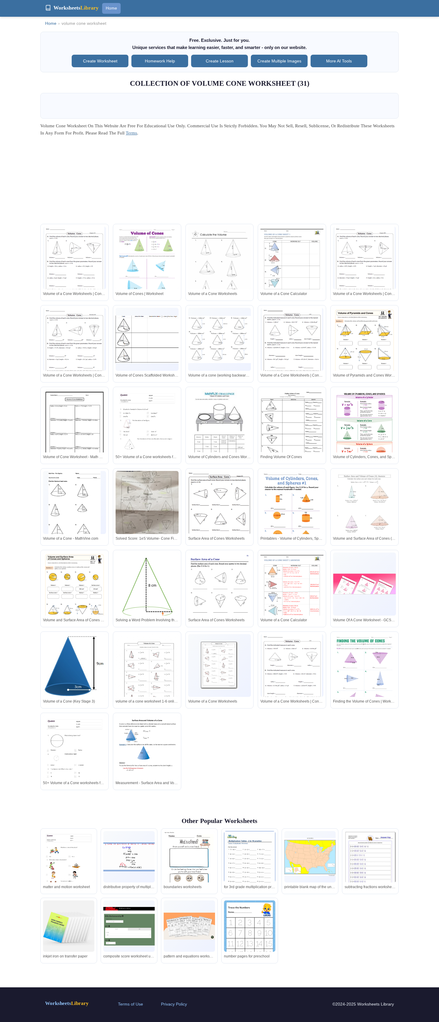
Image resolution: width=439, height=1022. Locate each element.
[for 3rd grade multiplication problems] (249, 864)
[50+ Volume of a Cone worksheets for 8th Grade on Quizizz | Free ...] (147, 433)
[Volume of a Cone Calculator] (291, 267)
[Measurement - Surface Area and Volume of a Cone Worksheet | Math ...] (147, 756)
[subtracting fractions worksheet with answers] (370, 863)
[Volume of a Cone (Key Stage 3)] (74, 673)
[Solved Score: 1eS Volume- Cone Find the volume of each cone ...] (147, 513)
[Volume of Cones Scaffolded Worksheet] (147, 339)
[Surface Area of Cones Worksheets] (219, 516)
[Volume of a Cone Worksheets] (219, 267)
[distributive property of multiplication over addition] (129, 856)
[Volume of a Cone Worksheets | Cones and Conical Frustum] (74, 265)
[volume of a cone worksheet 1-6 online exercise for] (147, 674)
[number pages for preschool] (249, 930)
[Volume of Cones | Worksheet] (147, 267)
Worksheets (67, 1003)
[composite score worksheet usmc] (129, 926)
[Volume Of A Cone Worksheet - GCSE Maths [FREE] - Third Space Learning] (364, 583)
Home (111, 8)
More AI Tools (339, 61)
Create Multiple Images (279, 61)
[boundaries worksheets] (189, 864)
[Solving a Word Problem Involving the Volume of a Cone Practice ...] (147, 589)
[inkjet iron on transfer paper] (68, 926)
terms (131, 133)
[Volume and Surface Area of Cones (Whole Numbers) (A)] (364, 512)
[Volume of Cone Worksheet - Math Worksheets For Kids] (74, 430)
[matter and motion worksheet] (68, 867)
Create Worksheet (100, 61)
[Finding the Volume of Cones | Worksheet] (364, 675)
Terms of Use (130, 1004)
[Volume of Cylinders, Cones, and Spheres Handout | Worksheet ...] (364, 429)
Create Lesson (220, 61)
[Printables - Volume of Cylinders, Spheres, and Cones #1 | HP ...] (291, 512)
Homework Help (160, 61)
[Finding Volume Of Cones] (291, 429)
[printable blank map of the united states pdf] (310, 857)
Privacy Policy (174, 1004)
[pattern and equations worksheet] (189, 926)
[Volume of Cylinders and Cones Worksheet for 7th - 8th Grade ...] (219, 430)
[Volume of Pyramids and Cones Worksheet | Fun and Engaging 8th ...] (364, 352)
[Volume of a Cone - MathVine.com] (74, 509)
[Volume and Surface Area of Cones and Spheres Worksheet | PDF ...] (74, 597)
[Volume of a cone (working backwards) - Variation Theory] (219, 339)
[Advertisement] (219, 182)
